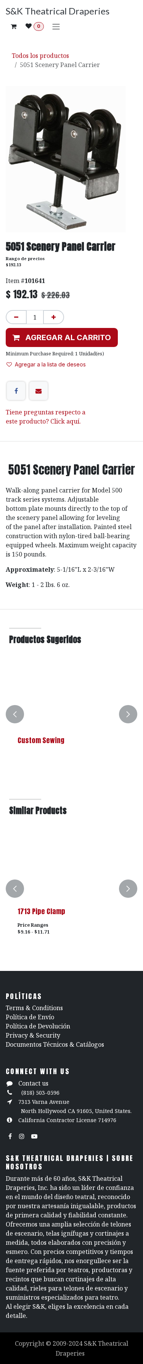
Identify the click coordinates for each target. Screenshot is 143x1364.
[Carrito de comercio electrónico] (13, 26)
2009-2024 (68, 1343)
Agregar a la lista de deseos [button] (50, 364)
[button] (62, 337)
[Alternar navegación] (56, 26)
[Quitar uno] (16, 317)
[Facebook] (16, 391)
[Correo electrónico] (38, 391)
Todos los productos (40, 55)
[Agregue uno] (53, 317)
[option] (71, 714)
